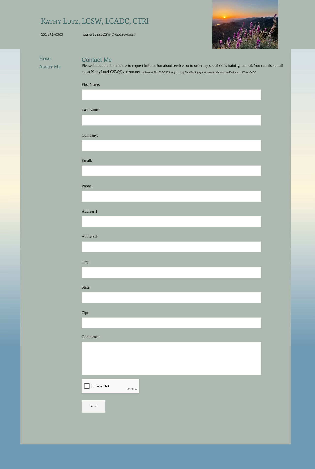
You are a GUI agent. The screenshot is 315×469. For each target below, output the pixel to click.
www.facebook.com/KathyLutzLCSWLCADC (231, 72)
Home (45, 58)
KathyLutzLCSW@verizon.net (108, 34)
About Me (50, 67)
